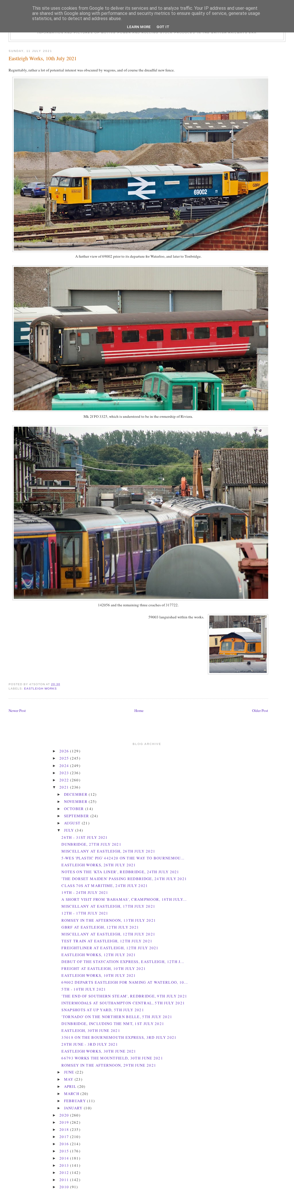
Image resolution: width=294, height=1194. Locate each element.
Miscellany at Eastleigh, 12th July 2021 (108, 934)
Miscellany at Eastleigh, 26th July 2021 (108, 851)
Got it (162, 27)
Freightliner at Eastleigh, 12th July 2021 (109, 947)
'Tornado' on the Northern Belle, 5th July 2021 (116, 1016)
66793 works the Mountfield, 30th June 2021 (112, 1058)
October (74, 808)
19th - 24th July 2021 (84, 892)
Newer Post (17, 710)
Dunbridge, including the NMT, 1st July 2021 (112, 1023)
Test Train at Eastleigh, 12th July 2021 (106, 940)
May (69, 1079)
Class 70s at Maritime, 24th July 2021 (104, 885)
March (72, 1093)
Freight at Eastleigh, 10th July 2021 (103, 968)
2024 (64, 765)
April (71, 1086)
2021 (64, 787)
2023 (64, 772)
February (75, 1100)
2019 (64, 1122)
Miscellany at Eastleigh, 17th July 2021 (108, 906)
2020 (64, 1115)
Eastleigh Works (40, 688)
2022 (64, 780)
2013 (64, 1165)
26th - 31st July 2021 (84, 837)
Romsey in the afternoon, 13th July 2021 (108, 920)
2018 (64, 1129)
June (70, 1072)
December (76, 794)
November (76, 801)
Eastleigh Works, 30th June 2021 (98, 1051)
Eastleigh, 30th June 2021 (90, 1030)
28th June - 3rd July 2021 (89, 1044)
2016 (64, 1143)
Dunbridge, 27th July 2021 (91, 844)
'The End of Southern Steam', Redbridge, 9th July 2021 (124, 996)
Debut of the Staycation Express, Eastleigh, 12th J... (122, 961)
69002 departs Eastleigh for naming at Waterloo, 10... (124, 982)
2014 (64, 1158)
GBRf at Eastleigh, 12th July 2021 (100, 927)
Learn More (139, 27)
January (74, 1107)
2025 (64, 758)
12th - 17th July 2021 (84, 913)
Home (139, 710)
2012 (64, 1172)
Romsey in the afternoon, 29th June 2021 (108, 1065)
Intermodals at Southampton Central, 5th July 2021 (123, 1002)
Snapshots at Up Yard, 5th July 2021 (102, 1009)
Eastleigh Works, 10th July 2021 (43, 58)
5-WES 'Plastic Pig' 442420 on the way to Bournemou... (122, 858)
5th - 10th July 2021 (83, 989)
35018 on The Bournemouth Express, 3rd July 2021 (119, 1037)
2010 (64, 1186)
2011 (64, 1179)
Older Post (260, 710)
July (70, 830)
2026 (64, 751)
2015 (64, 1151)
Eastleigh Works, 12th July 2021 (98, 954)
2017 (64, 1136)
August (73, 823)
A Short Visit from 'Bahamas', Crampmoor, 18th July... (124, 899)
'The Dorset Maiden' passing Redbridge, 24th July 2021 (124, 878)
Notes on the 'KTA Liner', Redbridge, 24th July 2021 (120, 871)
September (77, 815)
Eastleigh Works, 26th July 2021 (98, 864)
